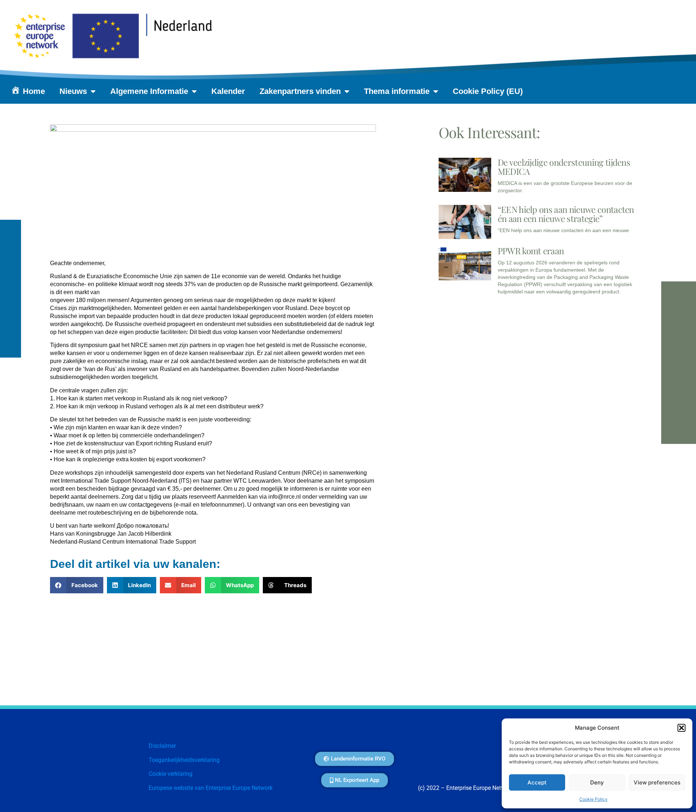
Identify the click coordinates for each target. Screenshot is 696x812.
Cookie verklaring (170, 773)
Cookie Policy (593, 799)
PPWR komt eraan (531, 250)
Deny (597, 782)
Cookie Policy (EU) (488, 91)
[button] (681, 727)
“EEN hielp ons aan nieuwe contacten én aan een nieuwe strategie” (566, 213)
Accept (537, 782)
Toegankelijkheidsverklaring (184, 760)
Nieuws (73, 91)
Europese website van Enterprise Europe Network (211, 787)
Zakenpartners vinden (300, 91)
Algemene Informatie (149, 91)
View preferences (657, 782)
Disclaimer (162, 745)
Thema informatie (397, 91)
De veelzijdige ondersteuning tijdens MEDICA (564, 166)
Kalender (228, 91)
